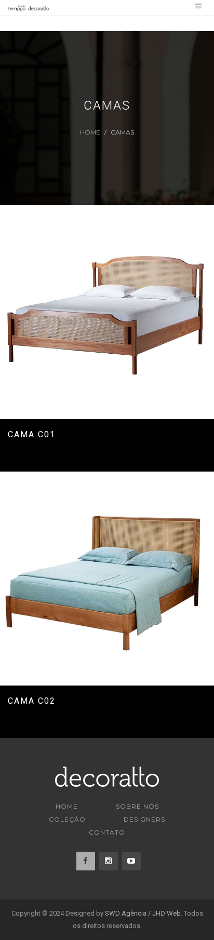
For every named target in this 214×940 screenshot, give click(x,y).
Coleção (67, 819)
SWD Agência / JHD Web (143, 913)
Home (90, 132)
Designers (144, 819)
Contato (107, 832)
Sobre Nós (137, 806)
